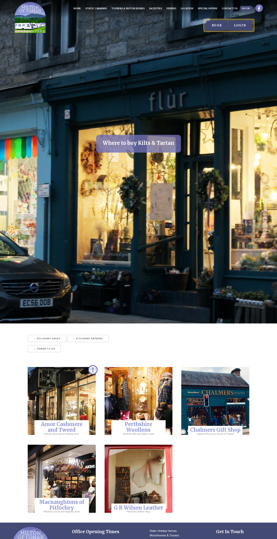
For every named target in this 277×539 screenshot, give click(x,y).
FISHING (171, 8)
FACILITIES (155, 8)
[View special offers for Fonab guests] (93, 372)
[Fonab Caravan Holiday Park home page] (30, 33)
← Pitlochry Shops (47, 338)
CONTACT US (230, 8)
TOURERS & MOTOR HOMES (128, 8)
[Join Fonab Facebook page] (259, 8)
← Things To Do (44, 348)
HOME (77, 8)
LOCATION (187, 8)
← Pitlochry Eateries (88, 338)
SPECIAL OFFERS (207, 8)
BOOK (246, 8)
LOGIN (240, 25)
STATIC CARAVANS (96, 8)
